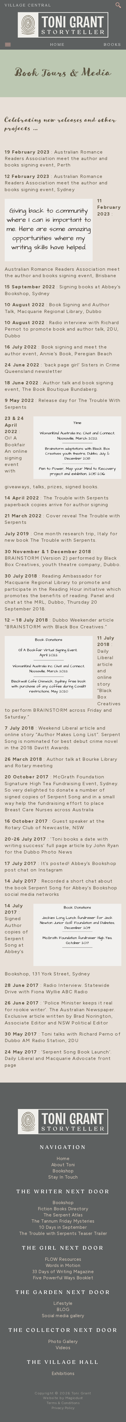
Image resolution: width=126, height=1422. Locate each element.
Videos (63, 1347)
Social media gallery (63, 1315)
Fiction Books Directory (63, 1208)
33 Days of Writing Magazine (63, 1271)
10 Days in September (63, 1227)
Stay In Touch (63, 1177)
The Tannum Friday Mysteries (63, 1221)
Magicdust (74, 1398)
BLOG (63, 1309)
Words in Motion (63, 1265)
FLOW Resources (63, 1259)
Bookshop (63, 1171)
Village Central (28, 5)
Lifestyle (63, 1303)
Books (112, 45)
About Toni (63, 1164)
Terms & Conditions (63, 1403)
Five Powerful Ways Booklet (63, 1277)
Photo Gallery (63, 1341)
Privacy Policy (63, 1408)
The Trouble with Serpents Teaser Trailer (63, 1233)
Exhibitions (63, 1373)
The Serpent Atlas (63, 1215)
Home (57, 45)
